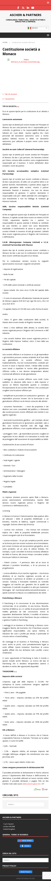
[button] (47, 2)
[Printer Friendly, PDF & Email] (41, 789)
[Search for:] (25, 804)
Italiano (34, 28)
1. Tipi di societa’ (9, 94)
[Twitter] (23, 7)
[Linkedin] (28, 7)
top (18, 106)
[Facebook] (18, 7)
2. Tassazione (8, 99)
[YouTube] (33, 7)
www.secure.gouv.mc (32, 784)
